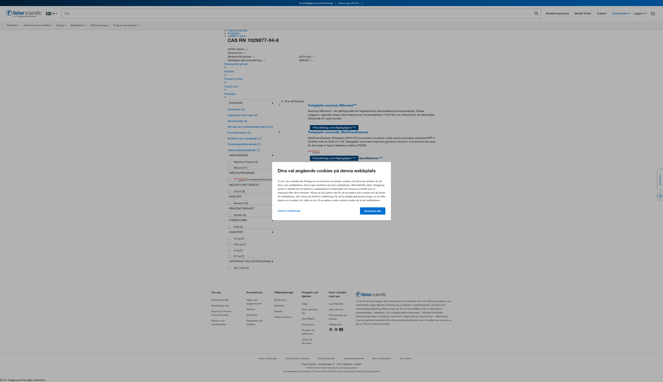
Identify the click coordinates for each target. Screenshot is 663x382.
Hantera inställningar (289, 210)
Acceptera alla (372, 211)
